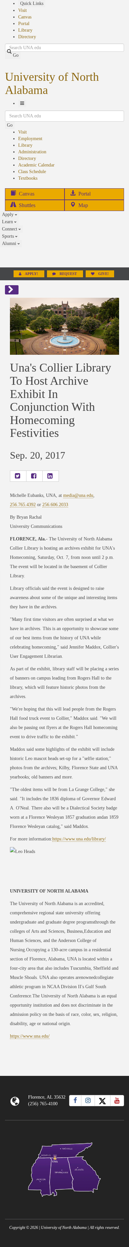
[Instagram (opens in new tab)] (88, 1100)
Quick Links (31, 3)
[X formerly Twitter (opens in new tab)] (102, 1100)
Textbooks (27, 178)
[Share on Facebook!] (34, 476)
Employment (30, 138)
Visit (22, 10)
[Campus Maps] (64, 1168)
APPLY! (31, 274)
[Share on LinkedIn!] (50, 476)
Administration (32, 151)
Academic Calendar (36, 165)
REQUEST (68, 274)
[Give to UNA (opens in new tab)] (64, 257)
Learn (8, 221)
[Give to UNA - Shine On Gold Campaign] (64, 1202)
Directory (27, 36)
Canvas (24, 17)
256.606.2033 (55, 504)
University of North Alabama (52, 83)
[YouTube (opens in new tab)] (117, 1100)
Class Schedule (32, 171)
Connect (10, 229)
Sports (8, 236)
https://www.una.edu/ (30, 1036)
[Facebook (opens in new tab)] (75, 1100)
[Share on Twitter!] (18, 476)
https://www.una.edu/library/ (79, 838)
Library (25, 30)
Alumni (10, 243)
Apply (8, 214)
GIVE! (103, 274)
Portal (23, 23)
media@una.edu (78, 495)
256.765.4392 (23, 504)
